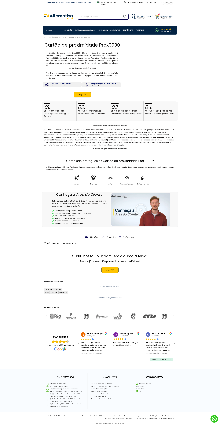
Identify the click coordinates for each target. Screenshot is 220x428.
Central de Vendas (135, 2)
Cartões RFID (128, 30)
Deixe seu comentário (53, 289)
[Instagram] (167, 2)
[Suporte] (147, 2)
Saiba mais (128, 237)
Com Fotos (63, 292)
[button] (141, 209)
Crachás (68, 30)
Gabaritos (111, 237)
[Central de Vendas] (124, 2)
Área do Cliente (145, 16)
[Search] (119, 16)
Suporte (153, 2)
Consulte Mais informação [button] (91, 353)
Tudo (47, 292)
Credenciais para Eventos (109, 30)
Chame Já (165, 29)
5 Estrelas (54, 292)
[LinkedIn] (171, 2)
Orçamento (166, 16)
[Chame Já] (157, 30)
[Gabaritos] (104, 237)
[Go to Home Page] (44, 37)
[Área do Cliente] (133, 16)
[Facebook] (163, 2)
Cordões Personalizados (85, 30)
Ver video (94, 237)
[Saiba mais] (120, 237)
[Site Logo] (58, 16)
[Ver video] (86, 237)
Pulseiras (140, 30)
